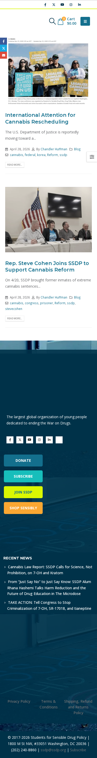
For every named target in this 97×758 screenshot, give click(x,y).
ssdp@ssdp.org (53, 749)
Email (3, 55)
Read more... (14, 164)
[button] (52, 21)
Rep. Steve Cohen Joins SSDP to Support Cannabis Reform (47, 266)
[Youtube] (62, 4)
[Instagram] (70, 4)
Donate (23, 460)
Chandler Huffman (54, 149)
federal (30, 155)
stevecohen (13, 309)
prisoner (46, 303)
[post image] (48, 71)
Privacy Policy (19, 701)
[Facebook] (45, 4)
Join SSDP (23, 492)
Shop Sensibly (23, 507)
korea (41, 155)
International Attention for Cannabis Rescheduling (40, 118)
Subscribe (23, 476)
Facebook (3, 41)
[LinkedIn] (79, 4)
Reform (52, 155)
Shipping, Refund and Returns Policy (78, 707)
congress (32, 303)
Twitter (3, 48)
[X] (53, 4)
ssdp (63, 155)
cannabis (16, 155)
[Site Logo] (19, 21)
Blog (77, 149)
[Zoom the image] (26, 532)
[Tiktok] (88, 4)
